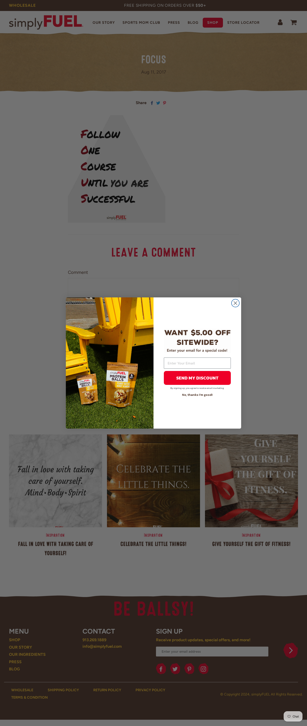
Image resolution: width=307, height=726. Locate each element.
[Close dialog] (235, 303)
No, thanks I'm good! (197, 394)
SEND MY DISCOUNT (197, 378)
